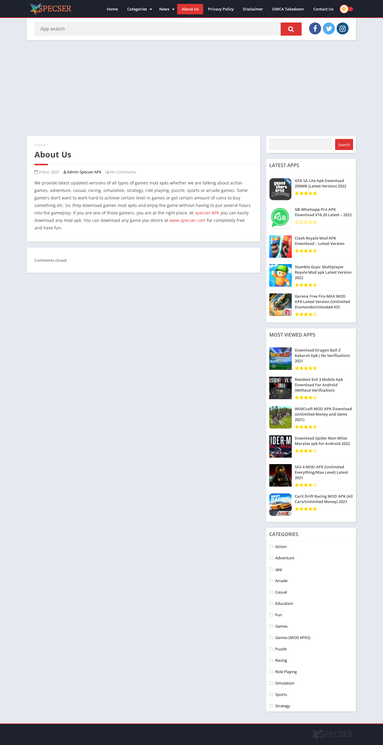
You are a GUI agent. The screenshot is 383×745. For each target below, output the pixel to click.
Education (284, 603)
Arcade (281, 580)
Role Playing (286, 671)
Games (281, 626)
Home (112, 9)
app (278, 569)
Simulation (284, 683)
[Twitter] (329, 28)
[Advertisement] (191, 88)
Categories (137, 9)
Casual (281, 592)
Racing (281, 660)
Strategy (282, 705)
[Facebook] (315, 28)
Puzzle (281, 649)
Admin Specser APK (84, 172)
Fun (278, 614)
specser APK (207, 213)
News (164, 9)
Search (344, 144)
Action (281, 546)
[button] (291, 29)
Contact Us (323, 9)
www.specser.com (187, 220)
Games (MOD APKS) (292, 637)
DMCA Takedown (288, 9)
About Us (190, 9)
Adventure (284, 558)
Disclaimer (253, 9)
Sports (281, 694)
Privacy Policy (221, 9)
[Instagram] (343, 28)
